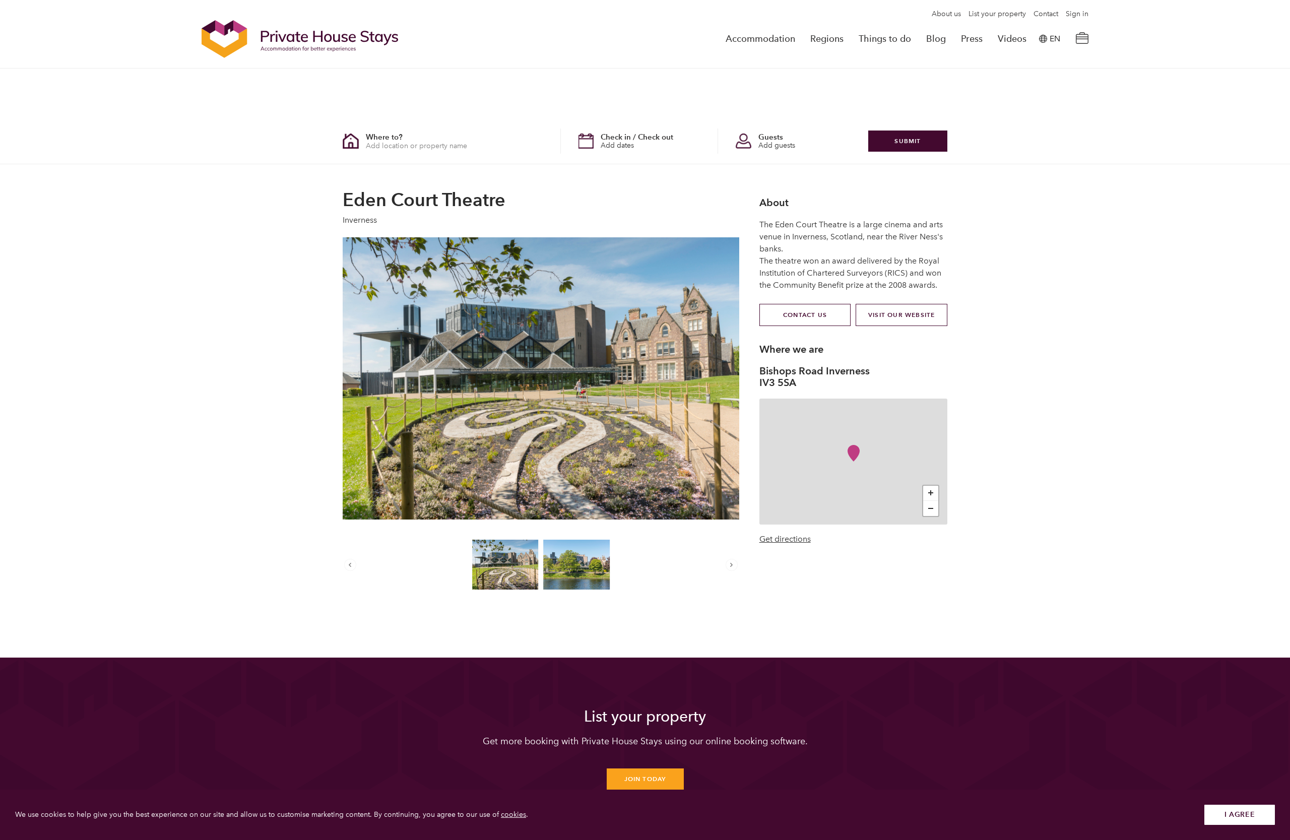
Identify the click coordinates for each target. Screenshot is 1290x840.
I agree (1239, 814)
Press (972, 39)
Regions (827, 39)
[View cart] (1081, 39)
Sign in (1077, 14)
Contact (1046, 14)
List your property (997, 14)
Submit (907, 141)
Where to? (384, 137)
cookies (513, 814)
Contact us (805, 314)
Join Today (645, 779)
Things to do (885, 39)
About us (946, 14)
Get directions (785, 539)
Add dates (617, 145)
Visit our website (901, 314)
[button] (353, 565)
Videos (1012, 39)
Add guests (776, 145)
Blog (936, 39)
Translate (1043, 90)
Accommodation (760, 39)
